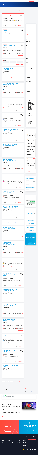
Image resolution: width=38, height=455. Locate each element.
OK (34, 48)
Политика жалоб (25, 444)
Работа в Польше (19, 439)
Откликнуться (20, 25)
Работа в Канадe (19, 444)
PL (35, 436)
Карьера (3, 439)
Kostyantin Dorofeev (30, 395)
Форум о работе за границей (11, 440)
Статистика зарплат (10, 442)
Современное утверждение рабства (24, 443)
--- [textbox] (28, 34)
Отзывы (3, 440)
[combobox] (31, 30)
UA (34, 436)
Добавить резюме (30, 439)
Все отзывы (28, 171)
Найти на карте (10, 439)
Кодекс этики (24, 445)
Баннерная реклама (3, 442)
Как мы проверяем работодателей (25, 440)
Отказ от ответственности (25, 441)
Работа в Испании (19, 442)
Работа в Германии (19, 440)
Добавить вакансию (34, 439)
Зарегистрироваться (19, 64)
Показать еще (21, 381)
